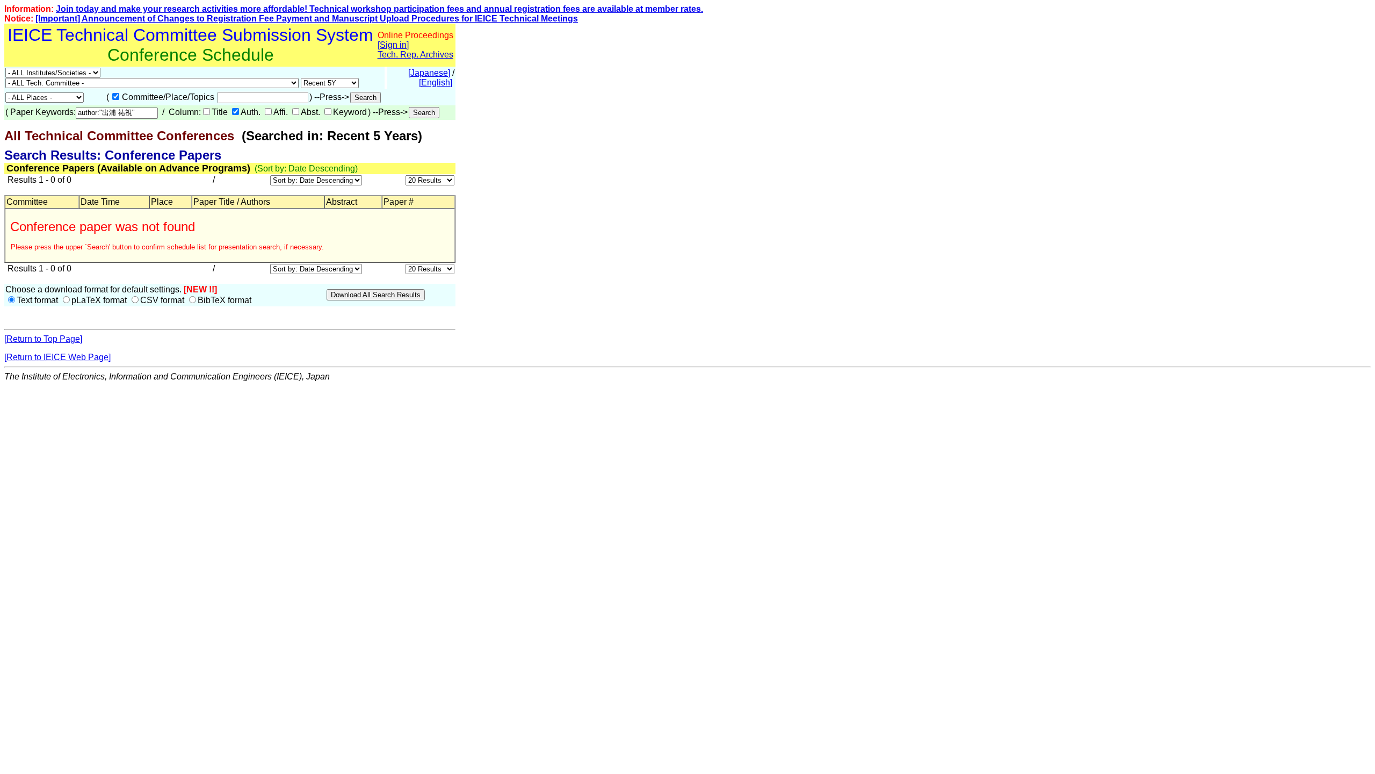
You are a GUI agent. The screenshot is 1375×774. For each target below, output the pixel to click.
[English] (435, 82)
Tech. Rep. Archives (415, 54)
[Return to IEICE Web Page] (57, 357)
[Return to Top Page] (43, 338)
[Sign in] (393, 44)
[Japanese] (429, 72)
